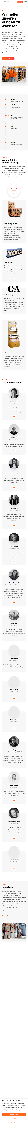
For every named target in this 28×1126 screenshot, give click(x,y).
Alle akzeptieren (14, 1114)
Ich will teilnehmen (7, 58)
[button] (25, 2)
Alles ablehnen (14, 1122)
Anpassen (14, 1118)
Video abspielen (6, 915)
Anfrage (20, 2)
